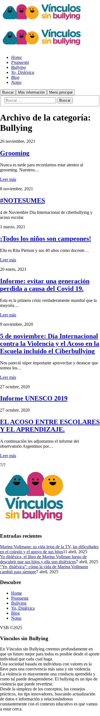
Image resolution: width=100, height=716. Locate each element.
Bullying (18, 603)
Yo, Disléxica (23, 608)
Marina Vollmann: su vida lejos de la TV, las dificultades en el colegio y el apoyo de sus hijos (49, 549)
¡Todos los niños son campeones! (45, 238)
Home (16, 593)
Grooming (14, 153)
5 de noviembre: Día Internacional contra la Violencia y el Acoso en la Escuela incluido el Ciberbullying (49, 343)
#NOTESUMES (22, 200)
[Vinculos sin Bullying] (41, 22)
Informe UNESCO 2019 (34, 398)
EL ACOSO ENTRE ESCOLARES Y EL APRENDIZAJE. (50, 425)
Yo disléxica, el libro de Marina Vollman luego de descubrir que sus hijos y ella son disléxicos (43, 559)
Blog (15, 613)
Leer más (8, 179)
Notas (16, 618)
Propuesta (19, 598)
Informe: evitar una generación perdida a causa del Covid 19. (44, 284)
